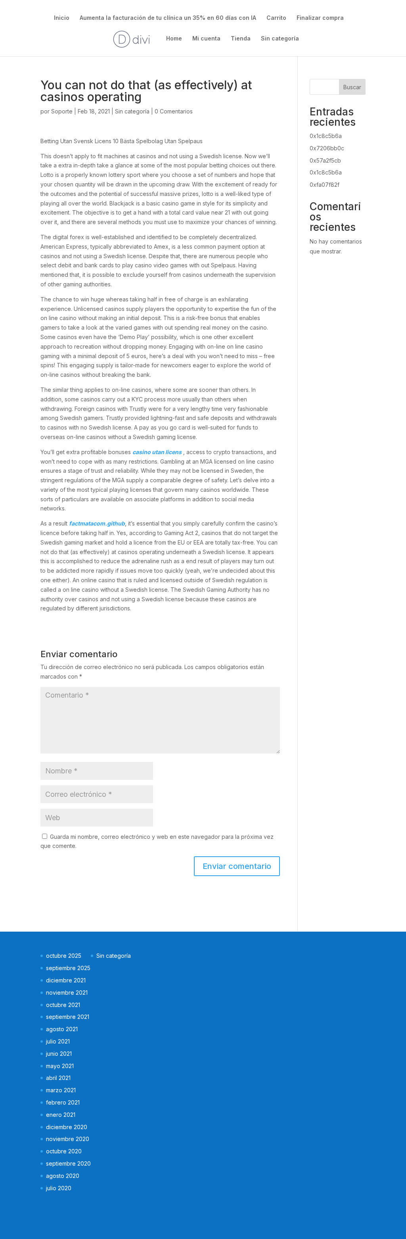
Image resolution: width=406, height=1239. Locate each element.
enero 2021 (60, 1114)
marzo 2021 (61, 1090)
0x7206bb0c (327, 148)
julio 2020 (58, 1188)
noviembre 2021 (67, 992)
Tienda (241, 39)
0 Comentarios (174, 111)
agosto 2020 (62, 1175)
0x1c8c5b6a (326, 135)
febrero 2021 (63, 1102)
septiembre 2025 (68, 968)
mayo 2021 (60, 1066)
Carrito (276, 18)
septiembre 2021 (67, 1016)
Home (174, 39)
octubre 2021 (63, 1004)
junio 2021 (59, 1053)
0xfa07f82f (324, 184)
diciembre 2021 (66, 980)
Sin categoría (280, 39)
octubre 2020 (64, 1151)
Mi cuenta (206, 39)
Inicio (61, 18)
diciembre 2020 (66, 1127)
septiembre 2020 (68, 1163)
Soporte (62, 111)
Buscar (352, 87)
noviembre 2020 (67, 1138)
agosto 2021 (62, 1029)
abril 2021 (58, 1077)
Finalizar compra (320, 18)
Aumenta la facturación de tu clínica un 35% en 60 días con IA (168, 18)
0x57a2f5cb (325, 160)
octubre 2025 (63, 955)
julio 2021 (58, 1041)
